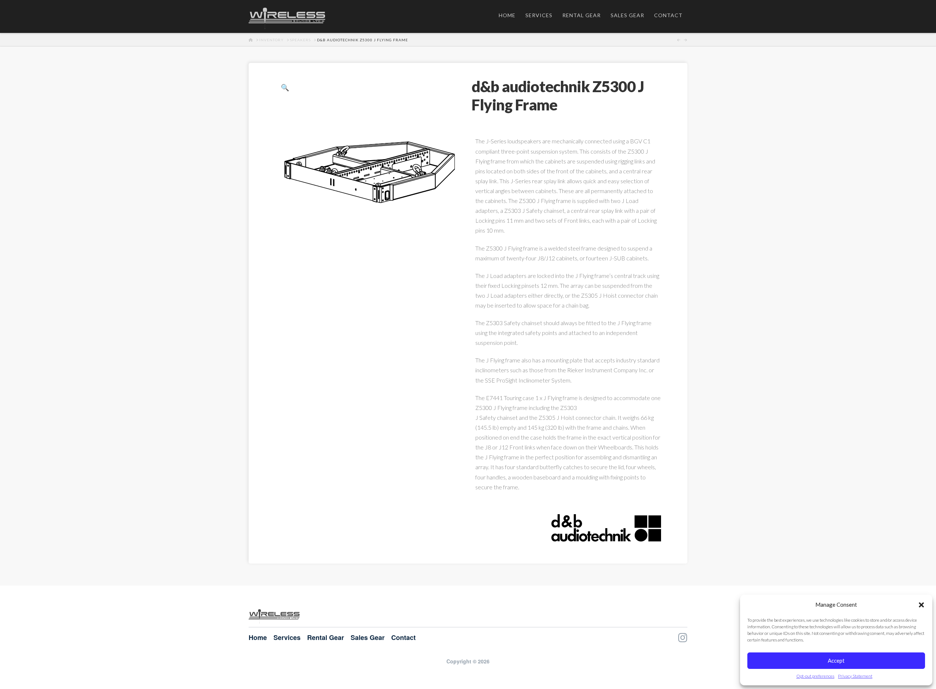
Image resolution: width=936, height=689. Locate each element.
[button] (921, 605)
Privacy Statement (855, 676)
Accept (836, 660)
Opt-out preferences (815, 676)
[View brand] (606, 526)
